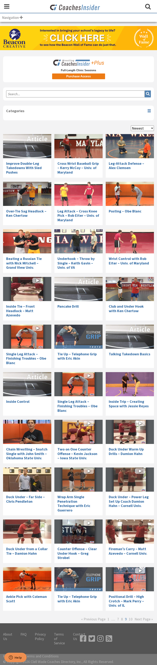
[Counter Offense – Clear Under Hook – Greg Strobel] (78, 531)
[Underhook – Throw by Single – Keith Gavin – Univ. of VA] (78, 241)
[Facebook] (83, 638)
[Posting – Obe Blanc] (130, 194)
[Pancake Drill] (78, 289)
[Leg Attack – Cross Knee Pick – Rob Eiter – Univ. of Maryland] (78, 194)
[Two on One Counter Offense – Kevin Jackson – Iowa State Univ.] (78, 432)
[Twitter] (92, 638)
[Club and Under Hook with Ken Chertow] (130, 289)
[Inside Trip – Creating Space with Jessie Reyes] (130, 384)
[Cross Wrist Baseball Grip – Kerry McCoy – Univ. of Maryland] (78, 146)
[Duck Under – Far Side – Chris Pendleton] (27, 479)
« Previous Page (93, 619)
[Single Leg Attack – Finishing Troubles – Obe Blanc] (27, 337)
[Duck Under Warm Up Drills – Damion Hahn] (130, 432)
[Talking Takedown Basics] (130, 337)
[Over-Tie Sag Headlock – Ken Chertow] (27, 194)
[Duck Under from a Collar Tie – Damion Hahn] (27, 531)
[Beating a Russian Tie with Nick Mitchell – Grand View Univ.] (27, 241)
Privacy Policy (40, 636)
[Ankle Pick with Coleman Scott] (27, 579)
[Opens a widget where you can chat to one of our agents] (15, 658)
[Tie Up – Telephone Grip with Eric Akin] (78, 337)
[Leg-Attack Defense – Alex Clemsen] (130, 146)
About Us (7, 636)
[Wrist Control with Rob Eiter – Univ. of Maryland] (130, 241)
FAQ (23, 634)
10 (130, 619)
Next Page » (144, 619)
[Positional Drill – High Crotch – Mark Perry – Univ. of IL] (130, 579)
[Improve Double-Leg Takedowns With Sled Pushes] (27, 146)
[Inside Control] (27, 384)
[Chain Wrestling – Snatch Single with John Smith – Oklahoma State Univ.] (27, 432)
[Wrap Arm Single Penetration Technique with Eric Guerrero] (78, 479)
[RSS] (109, 638)
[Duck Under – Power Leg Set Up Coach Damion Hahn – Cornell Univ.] (130, 479)
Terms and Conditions (42, 656)
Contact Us (79, 636)
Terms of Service (59, 638)
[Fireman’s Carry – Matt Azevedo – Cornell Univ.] (130, 531)
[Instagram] (100, 638)
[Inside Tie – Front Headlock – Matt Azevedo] (27, 289)
